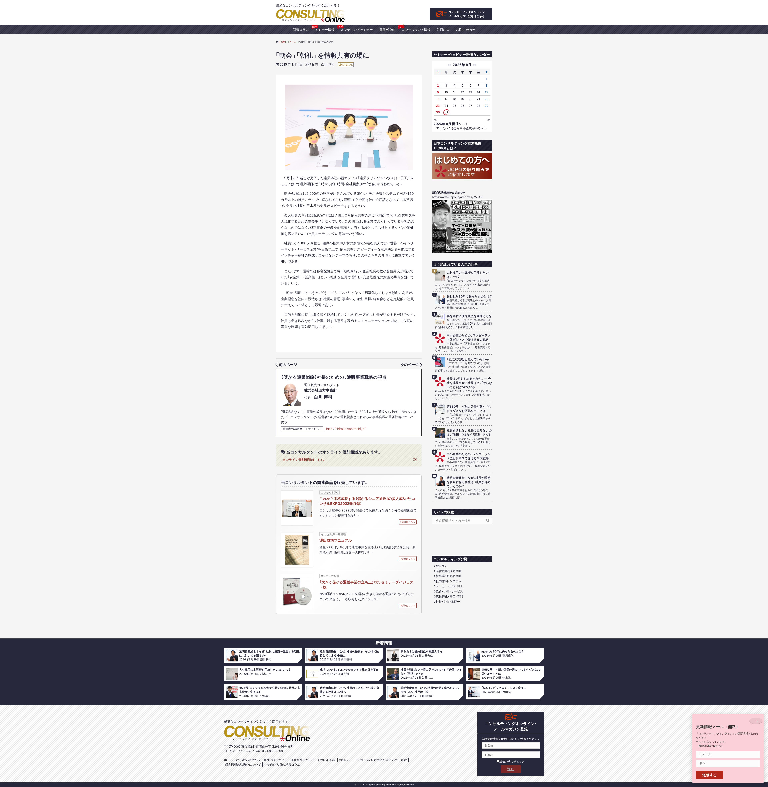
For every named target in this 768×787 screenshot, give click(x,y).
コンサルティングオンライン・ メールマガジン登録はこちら (467, 14)
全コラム (442, 565)
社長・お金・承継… (448, 601)
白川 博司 (328, 64)
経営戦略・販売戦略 (448, 571)
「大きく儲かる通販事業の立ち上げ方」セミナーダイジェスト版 (366, 584)
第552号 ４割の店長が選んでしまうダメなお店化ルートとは (469, 408)
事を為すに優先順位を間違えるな (469, 316)
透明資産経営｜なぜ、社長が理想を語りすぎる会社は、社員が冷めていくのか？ (468, 482)
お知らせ (345, 760)
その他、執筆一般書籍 (333, 534)
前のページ (288, 364)
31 (446, 112)
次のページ (410, 364)
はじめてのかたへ (248, 760)
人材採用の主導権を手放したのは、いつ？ (468, 275)
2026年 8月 (462, 64)
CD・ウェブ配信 (330, 576)
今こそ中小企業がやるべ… (461, 128)
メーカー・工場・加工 (449, 586)
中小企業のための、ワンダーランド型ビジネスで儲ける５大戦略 (468, 337)
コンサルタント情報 (416, 29)
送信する (709, 775)
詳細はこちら (408, 521)
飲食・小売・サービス (449, 591)
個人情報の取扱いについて (243, 764)
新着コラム (301, 29)
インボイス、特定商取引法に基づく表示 (380, 760)
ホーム (228, 760)
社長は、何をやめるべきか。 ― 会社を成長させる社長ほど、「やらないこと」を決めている (469, 383)
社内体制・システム (448, 581)
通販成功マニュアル (335, 540)
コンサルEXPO (329, 492)
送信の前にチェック (512, 761)
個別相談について (275, 760)
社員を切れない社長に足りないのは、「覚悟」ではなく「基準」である (469, 432)
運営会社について (303, 760)
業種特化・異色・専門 (449, 596)
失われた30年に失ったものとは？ (469, 296)
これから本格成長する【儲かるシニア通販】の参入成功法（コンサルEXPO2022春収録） (367, 501)
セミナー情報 (324, 29)
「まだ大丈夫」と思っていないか (468, 359)
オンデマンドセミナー (357, 29)
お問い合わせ (465, 29)
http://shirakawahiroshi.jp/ (346, 428)
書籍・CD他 (387, 29)
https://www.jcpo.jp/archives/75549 (457, 197)
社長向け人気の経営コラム (282, 764)
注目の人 (443, 29)
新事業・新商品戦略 (448, 576)
